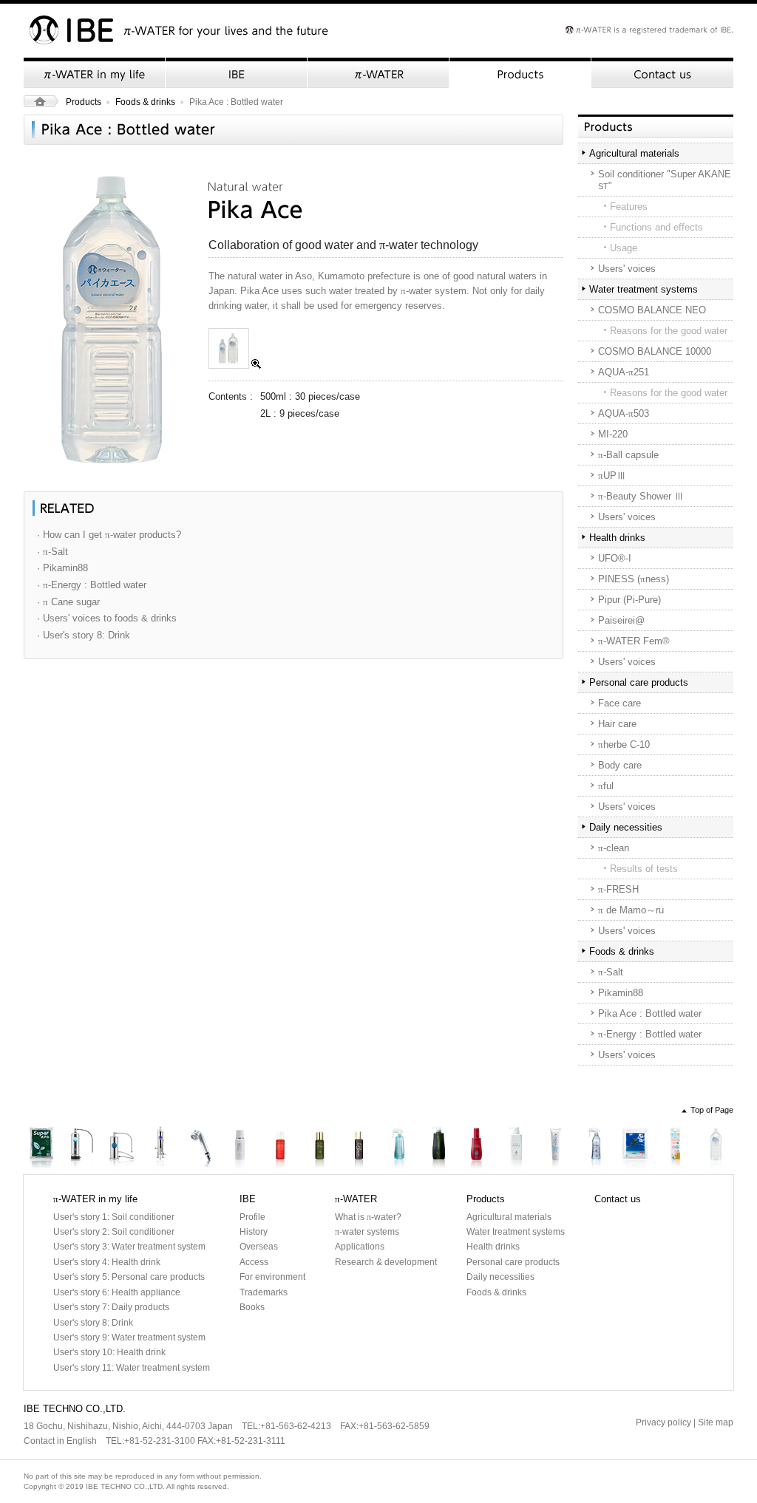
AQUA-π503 (160, 1149)
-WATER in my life (95, 73)
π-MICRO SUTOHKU (476, 1149)
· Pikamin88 (62, 567)
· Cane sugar (68, 601)
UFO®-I (614, 558)
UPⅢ (612, 475)
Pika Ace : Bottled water (650, 1013)
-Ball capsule (628, 454)
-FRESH (618, 889)
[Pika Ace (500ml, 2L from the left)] (234, 365)
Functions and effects (656, 227)
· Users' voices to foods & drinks (107, 618)
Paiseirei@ (621, 620)
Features (629, 206)
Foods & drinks (145, 102)
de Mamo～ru (631, 910)
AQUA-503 (623, 413)
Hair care (617, 723)
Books (252, 1307)
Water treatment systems (643, 289)
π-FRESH (556, 1149)
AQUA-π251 (120, 1149)
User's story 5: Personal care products (129, 1277)
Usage (623, 247)
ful (606, 785)
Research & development (386, 1262)
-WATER (378, 73)
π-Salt (636, 1149)
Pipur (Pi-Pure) (629, 599)
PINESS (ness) (633, 578)
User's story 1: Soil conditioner (113, 1217)
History (254, 1232)
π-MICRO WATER (398, 1149)
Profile (252, 1217)
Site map (715, 1422)
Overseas (259, 1246)
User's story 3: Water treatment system (129, 1246)
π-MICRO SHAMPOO (437, 1149)
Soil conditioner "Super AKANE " (664, 179)
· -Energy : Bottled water (91, 584)
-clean (613, 847)
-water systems (367, 1232)
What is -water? (368, 1217)
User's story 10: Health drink (109, 1352)
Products (520, 73)
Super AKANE (42, 1149)
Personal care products (638, 682)
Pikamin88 (620, 992)
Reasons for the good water (668, 330)
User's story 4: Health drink (106, 1262)
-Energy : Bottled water (650, 1034)
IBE (237, 73)
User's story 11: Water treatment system (131, 1368)
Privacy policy (663, 1422)
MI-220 (613, 434)
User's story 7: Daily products (111, 1307)
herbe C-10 (624, 744)
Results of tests (644, 868)
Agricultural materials (634, 153)
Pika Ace (714, 1149)
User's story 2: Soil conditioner (113, 1232)
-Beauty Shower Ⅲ (641, 496)
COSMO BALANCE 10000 (654, 351)
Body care (620, 765)
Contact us (662, 73)
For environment (272, 1277)
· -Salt (52, 551)
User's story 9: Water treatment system (129, 1337)
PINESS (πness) (319, 1149)
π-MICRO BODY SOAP (516, 1149)
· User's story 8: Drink (83, 635)
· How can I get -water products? (109, 534)
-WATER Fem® (634, 641)
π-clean (596, 1149)
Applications (359, 1246)
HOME (41, 101)
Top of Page (711, 1109)
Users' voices (627, 268)
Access (254, 1262)
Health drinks (617, 537)
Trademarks (264, 1292)
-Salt (610, 972)
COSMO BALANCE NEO (652, 310)
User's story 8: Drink (93, 1323)
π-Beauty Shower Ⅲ (200, 1149)
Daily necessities (625, 827)
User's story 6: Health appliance (116, 1292)
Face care (619, 703)
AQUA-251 (623, 372)
